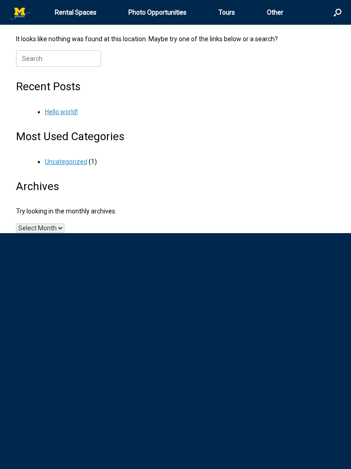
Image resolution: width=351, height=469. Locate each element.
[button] (337, 12)
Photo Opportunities (157, 12)
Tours (226, 12)
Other (275, 12)
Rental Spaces (75, 12)
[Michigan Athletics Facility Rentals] (20, 12)
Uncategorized (66, 161)
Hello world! (61, 111)
